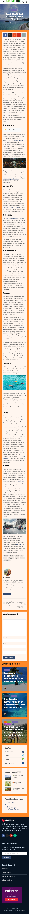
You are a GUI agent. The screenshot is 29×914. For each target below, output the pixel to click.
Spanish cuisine (21, 481)
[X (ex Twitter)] (7, 835)
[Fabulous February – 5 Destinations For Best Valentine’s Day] (14, 679)
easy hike (18, 544)
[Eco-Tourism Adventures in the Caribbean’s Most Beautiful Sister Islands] (14, 705)
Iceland (17, 555)
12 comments (14, 687)
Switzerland (7, 560)
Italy (22, 555)
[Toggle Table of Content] (17, 130)
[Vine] (15, 835)
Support (4, 869)
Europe (9, 722)
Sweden (22, 558)
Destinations (7, 695)
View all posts (7, 594)
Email (4, 643)
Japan (5, 558)
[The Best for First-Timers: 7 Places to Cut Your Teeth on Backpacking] (14, 731)
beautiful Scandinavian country (14, 218)
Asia (5, 722)
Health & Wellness (10, 807)
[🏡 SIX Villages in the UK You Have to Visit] (8, 789)
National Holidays (10, 803)
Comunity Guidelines (8, 876)
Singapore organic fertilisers (11, 179)
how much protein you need (11, 207)
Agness (8, 687)
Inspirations (14, 9)
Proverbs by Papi (10, 805)
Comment (5, 618)
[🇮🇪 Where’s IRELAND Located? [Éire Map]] (8, 783)
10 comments (15, 739)
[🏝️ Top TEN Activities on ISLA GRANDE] (8, 777)
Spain (17, 558)
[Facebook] (3, 835)
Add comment (19, 22)
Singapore (11, 558)
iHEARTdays (22, 910)
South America (8, 723)
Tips (13, 723)
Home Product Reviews (12, 809)
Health (11, 555)
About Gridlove (7, 880)
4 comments (14, 713)
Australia (6, 555)
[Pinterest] (11, 835)
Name (5, 637)
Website (5, 649)
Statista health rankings (16, 140)
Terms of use (6, 872)
